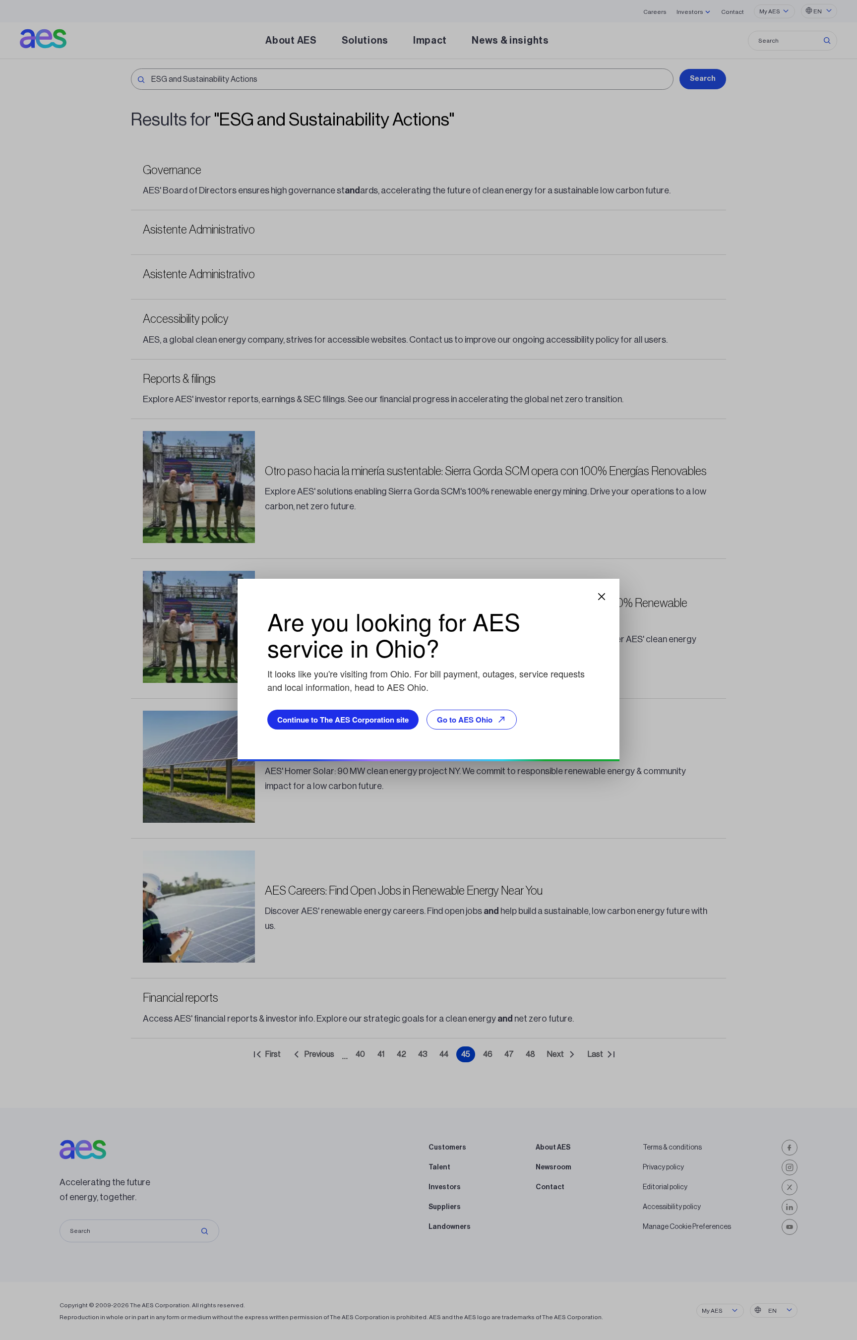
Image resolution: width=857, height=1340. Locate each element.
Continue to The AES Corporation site (343, 719)
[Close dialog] (602, 597)
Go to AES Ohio (464, 719)
